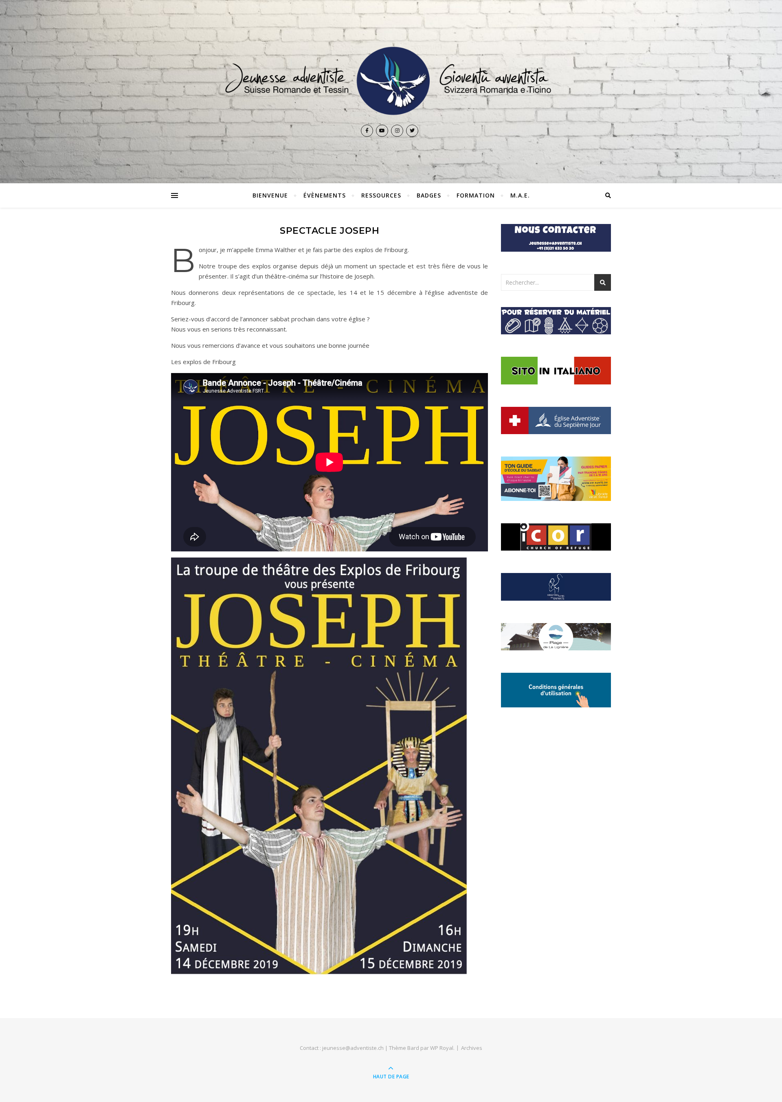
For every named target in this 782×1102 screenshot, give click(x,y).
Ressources (381, 195)
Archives (471, 1048)
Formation (476, 195)
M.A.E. (520, 195)
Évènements (324, 195)
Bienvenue (270, 195)
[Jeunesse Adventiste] (391, 81)
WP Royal (441, 1048)
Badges (429, 195)
